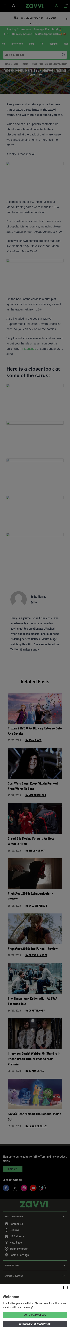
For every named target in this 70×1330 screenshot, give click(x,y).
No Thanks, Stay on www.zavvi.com (35, 1324)
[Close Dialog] (65, 1287)
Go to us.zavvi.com (35, 1315)
